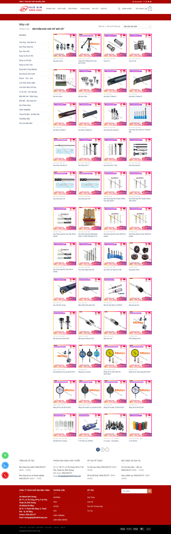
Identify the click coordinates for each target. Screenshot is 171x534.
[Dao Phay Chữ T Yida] (115, 149)
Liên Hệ (104, 9)
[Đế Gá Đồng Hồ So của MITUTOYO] (64, 356)
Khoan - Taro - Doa (26, 78)
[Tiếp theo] (107, 450)
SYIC (55, 511)
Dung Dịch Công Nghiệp (28, 69)
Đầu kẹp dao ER (134, 305)
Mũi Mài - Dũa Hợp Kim (27, 101)
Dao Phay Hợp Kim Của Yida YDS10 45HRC (64, 235)
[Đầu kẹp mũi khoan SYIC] (89, 322)
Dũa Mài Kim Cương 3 (60, 441)
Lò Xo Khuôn (133, 441)
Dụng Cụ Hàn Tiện (26, 65)
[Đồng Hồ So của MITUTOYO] (64, 391)
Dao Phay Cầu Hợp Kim (111, 130)
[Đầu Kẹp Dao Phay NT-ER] (64, 322)
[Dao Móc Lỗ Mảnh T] (64, 114)
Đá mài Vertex (57, 96)
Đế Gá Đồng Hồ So (135, 339)
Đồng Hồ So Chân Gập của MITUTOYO (112, 373)
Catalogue (85, 9)
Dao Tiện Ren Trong (59, 305)
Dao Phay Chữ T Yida (110, 165)
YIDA (55, 502)
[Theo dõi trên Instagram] (146, 2)
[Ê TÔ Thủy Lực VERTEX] (89, 425)
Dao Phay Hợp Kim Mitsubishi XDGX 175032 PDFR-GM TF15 (87, 235)
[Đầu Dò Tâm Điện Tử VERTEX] (115, 289)
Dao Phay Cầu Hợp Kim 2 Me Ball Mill (139, 131)
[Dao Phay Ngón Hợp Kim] (89, 253)
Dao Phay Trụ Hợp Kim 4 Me (113, 270)
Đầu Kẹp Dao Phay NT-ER (61, 339)
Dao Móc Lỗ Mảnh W (85, 130)
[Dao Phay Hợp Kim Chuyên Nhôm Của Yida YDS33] (115, 183)
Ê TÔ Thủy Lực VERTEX (85, 441)
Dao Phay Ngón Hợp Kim (86, 270)
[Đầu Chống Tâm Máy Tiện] (89, 289)
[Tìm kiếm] (119, 8)
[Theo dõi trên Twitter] (148, 2)
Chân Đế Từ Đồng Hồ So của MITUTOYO (87, 62)
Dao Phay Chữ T (83, 165)
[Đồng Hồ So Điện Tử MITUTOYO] (115, 391)
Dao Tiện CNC (24, 51)
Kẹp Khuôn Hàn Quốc (27, 74)
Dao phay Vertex (134, 270)
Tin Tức (95, 9)
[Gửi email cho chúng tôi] (150, 2)
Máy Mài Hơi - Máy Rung (28, 96)
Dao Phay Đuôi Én (134, 165)
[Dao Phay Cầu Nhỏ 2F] (64, 149)
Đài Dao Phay (82, 96)
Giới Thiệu (61, 9)
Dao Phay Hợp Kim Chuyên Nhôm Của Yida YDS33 (114, 200)
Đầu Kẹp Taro (108, 339)
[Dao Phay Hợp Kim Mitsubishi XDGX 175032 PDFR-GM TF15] (89, 218)
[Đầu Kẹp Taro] (115, 322)
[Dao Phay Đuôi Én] (140, 149)
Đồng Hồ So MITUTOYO (136, 407)
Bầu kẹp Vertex (58, 61)
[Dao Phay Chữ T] (89, 149)
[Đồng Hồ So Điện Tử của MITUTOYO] (89, 391)
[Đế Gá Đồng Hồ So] (140, 322)
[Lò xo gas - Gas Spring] (115, 425)
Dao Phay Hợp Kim (26, 47)
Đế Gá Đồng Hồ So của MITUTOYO (64, 372)
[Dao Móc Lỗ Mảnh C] (115, 80)
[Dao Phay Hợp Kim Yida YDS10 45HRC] (64, 253)
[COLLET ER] (140, 45)
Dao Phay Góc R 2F (59, 199)
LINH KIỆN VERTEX (60, 520)
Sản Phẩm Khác (25, 105)
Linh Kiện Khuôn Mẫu (27, 83)
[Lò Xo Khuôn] (140, 425)
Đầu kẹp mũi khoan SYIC (86, 339)
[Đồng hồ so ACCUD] (89, 356)
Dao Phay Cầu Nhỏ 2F (60, 165)
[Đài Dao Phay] (89, 80)
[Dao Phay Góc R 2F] (64, 183)
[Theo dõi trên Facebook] (144, 2)
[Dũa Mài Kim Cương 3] (64, 425)
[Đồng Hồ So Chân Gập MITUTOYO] (140, 356)
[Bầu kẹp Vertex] (64, 45)
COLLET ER (132, 61)
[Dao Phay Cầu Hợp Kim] (115, 114)
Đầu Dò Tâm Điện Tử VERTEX (113, 305)
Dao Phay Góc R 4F (84, 199)
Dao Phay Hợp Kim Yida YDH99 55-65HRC (115, 235)
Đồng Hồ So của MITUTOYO (62, 407)
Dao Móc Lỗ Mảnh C (110, 96)
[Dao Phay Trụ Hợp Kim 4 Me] (115, 253)
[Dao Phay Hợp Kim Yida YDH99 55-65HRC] (115, 218)
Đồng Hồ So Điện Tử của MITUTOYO (89, 407)
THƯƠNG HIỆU (24, 119)
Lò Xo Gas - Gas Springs (28, 92)
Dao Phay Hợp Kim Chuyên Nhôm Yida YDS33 (140, 200)
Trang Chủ (50, 9)
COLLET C (107, 61)
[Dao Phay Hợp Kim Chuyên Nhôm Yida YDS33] (140, 183)
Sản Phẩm (72, 9)
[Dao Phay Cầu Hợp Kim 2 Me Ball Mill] (140, 114)
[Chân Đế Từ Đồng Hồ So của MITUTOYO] (89, 45)
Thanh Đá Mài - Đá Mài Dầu (29, 114)
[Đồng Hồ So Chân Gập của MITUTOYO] (115, 356)
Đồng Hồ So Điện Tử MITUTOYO (114, 407)
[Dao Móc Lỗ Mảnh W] (89, 114)
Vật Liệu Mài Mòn (25, 123)
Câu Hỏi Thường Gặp (95, 506)
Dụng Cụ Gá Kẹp (25, 60)
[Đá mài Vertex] (64, 80)
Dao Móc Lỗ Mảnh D (135, 96)
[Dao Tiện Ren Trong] (64, 289)
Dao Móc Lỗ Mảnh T (59, 130)
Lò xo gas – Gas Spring (111, 441)
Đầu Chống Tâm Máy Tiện (86, 305)
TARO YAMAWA (24, 110)
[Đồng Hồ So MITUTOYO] (140, 391)
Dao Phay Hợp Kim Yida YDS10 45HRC (63, 271)
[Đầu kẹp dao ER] (140, 289)
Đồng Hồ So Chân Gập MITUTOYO (139, 372)
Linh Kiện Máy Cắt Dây (27, 87)
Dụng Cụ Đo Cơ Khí (26, 56)
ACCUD (56, 506)
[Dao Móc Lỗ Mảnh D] (140, 80)
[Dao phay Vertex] (140, 253)
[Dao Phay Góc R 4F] (89, 183)
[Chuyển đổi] (49, 42)
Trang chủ (24, 29)
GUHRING (56, 497)
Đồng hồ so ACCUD (84, 372)
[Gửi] (149, 491)
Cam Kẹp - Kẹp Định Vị (27, 42)
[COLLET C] (115, 45)
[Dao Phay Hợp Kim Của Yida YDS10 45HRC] (64, 218)
